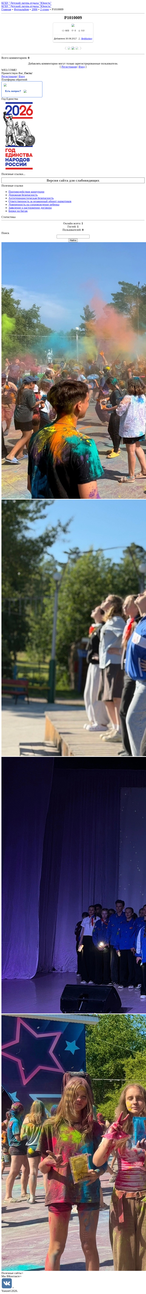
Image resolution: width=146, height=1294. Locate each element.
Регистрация (69, 66)
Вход (82, 66)
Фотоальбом (21, 9)
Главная (6, 9)
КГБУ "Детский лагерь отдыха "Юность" (26, 2)
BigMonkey (86, 38)
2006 (34, 9)
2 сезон (44, 9)
